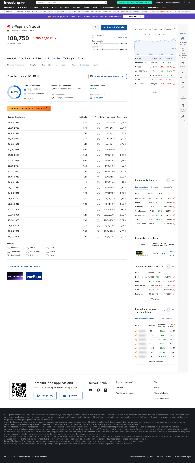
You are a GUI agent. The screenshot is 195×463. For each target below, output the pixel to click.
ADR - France (96, 11)
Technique (68, 58)
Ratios (74, 65)
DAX (137, 75)
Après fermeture (60, 11)
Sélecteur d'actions (23, 11)
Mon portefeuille (161, 393)
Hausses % (155, 187)
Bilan (50, 65)
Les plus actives (141, 187)
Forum (81, 58)
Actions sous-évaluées (182, 11)
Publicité (120, 387)
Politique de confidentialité (160, 457)
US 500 (138, 67)
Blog (156, 382)
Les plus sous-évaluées (144, 318)
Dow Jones (139, 84)
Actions (9, 11)
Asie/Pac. (136, 11)
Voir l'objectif (119, 38)
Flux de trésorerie (62, 65)
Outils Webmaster (161, 398)
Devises (138, 29)
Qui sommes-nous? (124, 382)
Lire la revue (172, 254)
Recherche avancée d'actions (133, 7)
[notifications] (184, 2)
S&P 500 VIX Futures (143, 71)
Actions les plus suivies (147, 266)
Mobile (157, 387)
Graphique (24, 58)
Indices (148, 29)
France (34, 11)
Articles (37, 58)
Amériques (107, 11)
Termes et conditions (137, 457)
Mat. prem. (158, 29)
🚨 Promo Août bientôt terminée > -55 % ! (134, 3)
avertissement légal (183, 457)
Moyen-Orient (126, 11)
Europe (116, 11)
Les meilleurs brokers (146, 238)
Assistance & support (125, 393)
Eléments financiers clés (16, 65)
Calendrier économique (110, 7)
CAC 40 (138, 58)
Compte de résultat (37, 65)
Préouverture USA (46, 11)
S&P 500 (138, 80)
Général (11, 58)
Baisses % (168, 187)
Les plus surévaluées (166, 318)
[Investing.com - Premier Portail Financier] (14, 3)
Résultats (95, 65)
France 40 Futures (142, 63)
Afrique (144, 11)
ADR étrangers (83, 11)
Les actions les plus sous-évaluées (145, 310)
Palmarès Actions (144, 180)
